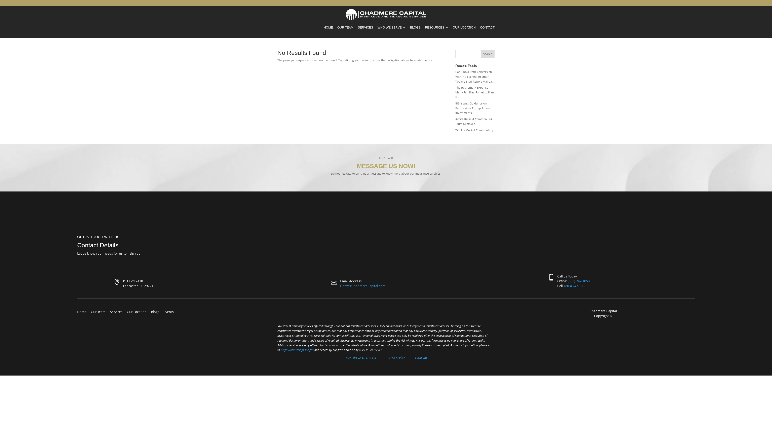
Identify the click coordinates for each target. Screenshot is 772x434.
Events (169, 312)
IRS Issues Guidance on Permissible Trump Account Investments (474, 108)
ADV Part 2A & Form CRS (361, 357)
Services (365, 27)
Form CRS (421, 357)
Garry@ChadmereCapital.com (362, 286)
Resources (434, 27)
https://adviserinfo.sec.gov (297, 350)
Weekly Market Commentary (474, 130)
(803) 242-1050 (579, 281)
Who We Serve (390, 27)
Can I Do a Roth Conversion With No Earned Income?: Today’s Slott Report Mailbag (474, 76)
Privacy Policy (396, 357)
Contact (487, 27)
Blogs (415, 27)
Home (328, 27)
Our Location (464, 27)
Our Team (345, 27)
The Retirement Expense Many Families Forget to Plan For (474, 92)
